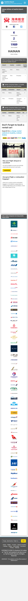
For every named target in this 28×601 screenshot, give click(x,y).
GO (23, 541)
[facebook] (14, 26)
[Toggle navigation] (25, 2)
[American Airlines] (14, 268)
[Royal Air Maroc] (14, 447)
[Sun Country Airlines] (14, 490)
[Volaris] (14, 526)
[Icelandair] (14, 384)
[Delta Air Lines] (14, 317)
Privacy (12, 547)
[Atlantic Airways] (14, 276)
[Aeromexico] (14, 230)
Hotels (10, 546)
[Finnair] (14, 359)
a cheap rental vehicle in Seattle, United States (12, 133)
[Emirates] (14, 326)
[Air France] (14, 246)
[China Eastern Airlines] (14, 302)
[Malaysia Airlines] (14, 417)
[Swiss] (14, 494)
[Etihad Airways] (14, 337)
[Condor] (14, 309)
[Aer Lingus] (14, 224)
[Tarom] (14, 498)
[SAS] (14, 462)
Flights (9, 544)
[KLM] (14, 403)
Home (4, 544)
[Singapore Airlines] (14, 469)
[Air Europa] (14, 241)
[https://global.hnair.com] (7, 26)
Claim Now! (7, 170)
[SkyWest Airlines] (14, 473)
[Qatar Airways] (14, 442)
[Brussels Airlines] (14, 291)
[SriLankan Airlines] (14, 484)
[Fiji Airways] (14, 355)
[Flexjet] (14, 363)
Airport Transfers (22, 544)
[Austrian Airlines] (14, 280)
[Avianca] (14, 283)
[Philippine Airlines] (14, 432)
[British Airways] (14, 287)
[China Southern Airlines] (14, 305)
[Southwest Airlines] (14, 478)
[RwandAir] (14, 456)
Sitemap (17, 547)
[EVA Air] (14, 342)
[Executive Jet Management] (14, 348)
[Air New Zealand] (14, 250)
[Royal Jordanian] (14, 452)
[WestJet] (14, 532)
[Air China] (14, 237)
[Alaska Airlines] (14, 261)
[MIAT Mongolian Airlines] (14, 421)
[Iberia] (14, 381)
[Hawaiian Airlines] (14, 375)
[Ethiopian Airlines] (14, 331)
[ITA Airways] (14, 389)
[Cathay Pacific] (14, 295)
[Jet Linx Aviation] (14, 397)
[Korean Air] (14, 408)
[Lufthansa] (14, 412)
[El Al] (14, 320)
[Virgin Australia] (14, 520)
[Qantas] (14, 437)
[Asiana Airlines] (14, 272)
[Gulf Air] (14, 368)
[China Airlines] (14, 298)
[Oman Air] (14, 428)
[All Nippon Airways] (14, 265)
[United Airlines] (14, 511)
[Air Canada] (14, 233)
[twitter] (21, 26)
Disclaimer (23, 546)
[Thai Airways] (14, 502)
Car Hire (14, 544)
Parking (5, 546)
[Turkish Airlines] (14, 506)
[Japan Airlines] (14, 393)
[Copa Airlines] (14, 313)
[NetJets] (14, 424)
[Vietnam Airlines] (14, 516)
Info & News (16, 546)
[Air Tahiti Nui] (14, 255)
